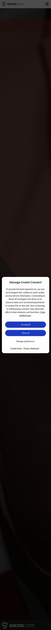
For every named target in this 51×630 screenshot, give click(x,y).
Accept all (25, 324)
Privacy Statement (31, 348)
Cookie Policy (16, 348)
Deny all (25, 333)
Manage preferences (25, 341)
